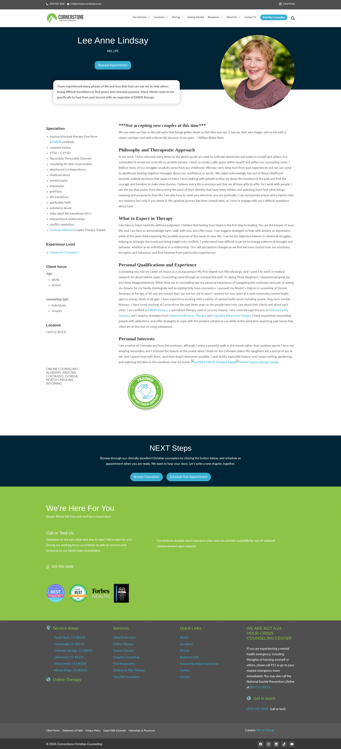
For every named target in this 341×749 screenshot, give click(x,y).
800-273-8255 (260, 687)
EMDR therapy (157, 310)
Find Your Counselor (274, 17)
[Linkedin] (276, 744)
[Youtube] (292, 744)
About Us (231, 17)
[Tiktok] (284, 744)
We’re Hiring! (265, 730)
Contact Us (250, 17)
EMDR (56, 142)
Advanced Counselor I (64, 252)
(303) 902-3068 (257, 709)
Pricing (176, 17)
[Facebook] (261, 744)
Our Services (140, 17)
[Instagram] (268, 744)
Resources (213, 17)
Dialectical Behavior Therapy (187, 315)
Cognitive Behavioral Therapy (232, 315)
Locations (159, 17)
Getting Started (195, 17)
